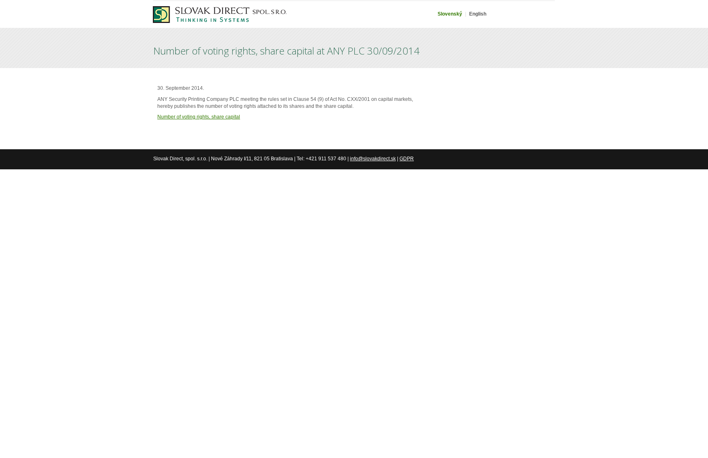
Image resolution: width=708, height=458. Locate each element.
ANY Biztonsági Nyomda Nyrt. (219, 20)
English (477, 14)
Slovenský (450, 14)
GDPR (406, 159)
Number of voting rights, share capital (198, 117)
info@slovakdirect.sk (373, 159)
